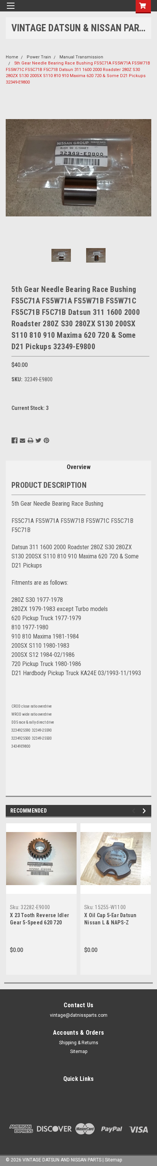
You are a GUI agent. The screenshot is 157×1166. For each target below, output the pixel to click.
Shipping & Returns (78, 1042)
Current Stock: (29, 408)
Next (143, 167)
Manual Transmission (81, 57)
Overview (79, 467)
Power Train (39, 57)
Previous (13, 167)
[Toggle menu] (10, 10)
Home (12, 57)
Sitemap (78, 1051)
